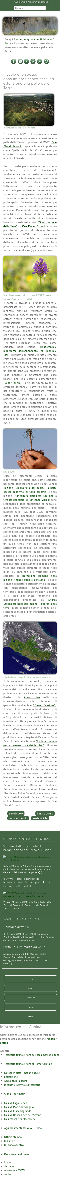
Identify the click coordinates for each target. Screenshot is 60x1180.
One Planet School (33, 226)
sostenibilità (40, 818)
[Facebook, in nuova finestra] (14, 63)
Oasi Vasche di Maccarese (20, 1119)
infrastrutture (45, 813)
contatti (8, 1174)
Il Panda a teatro (14, 1145)
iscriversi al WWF (15, 1170)
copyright (30, 979)
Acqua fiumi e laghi (15, 1081)
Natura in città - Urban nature (22, 1073)
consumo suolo (18, 818)
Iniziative (9, 1141)
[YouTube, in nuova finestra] (33, 63)
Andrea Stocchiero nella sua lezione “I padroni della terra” (30, 603)
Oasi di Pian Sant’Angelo (19, 1107)
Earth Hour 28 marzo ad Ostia (24, 947)
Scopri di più (12, 383)
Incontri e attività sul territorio (22, 1085)
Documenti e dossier (16, 1154)
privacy (30, 988)
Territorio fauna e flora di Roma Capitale (28, 1064)
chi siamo (9, 1166)
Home (18, 39)
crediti (30, 1017)
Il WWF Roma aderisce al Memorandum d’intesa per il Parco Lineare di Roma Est (27, 882)
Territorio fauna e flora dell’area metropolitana (31, 1055)
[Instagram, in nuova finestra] (20, 63)
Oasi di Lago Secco (15, 1103)
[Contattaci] (46, 63)
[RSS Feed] (40, 63)
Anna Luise (32, 697)
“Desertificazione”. (44, 705)
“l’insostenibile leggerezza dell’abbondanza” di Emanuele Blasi (30, 351)
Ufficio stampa (13, 1137)
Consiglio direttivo (16, 927)
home (7, 1162)
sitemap (31, 1007)
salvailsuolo (16, 813)
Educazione (11, 1077)
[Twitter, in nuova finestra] (26, 63)
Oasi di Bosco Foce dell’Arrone (22, 1115)
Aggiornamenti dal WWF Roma (23, 1128)
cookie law (30, 997)
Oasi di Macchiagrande (17, 1111)
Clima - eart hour (14, 1094)
